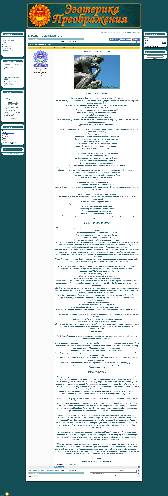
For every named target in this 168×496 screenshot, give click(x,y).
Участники (117, 32)
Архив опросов (13, 142)
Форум (29, 41)
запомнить (150, 43)
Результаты (5, 142)
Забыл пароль (151, 45)
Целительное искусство (39, 41)
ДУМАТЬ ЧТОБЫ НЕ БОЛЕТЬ (68, 41)
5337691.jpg (68, 464)
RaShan (10, 78)
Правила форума (126, 32)
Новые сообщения (107, 32)
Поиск (134, 32)
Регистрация (160, 45)
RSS (138, 32)
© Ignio (13, 119)
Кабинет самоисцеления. (53, 41)
